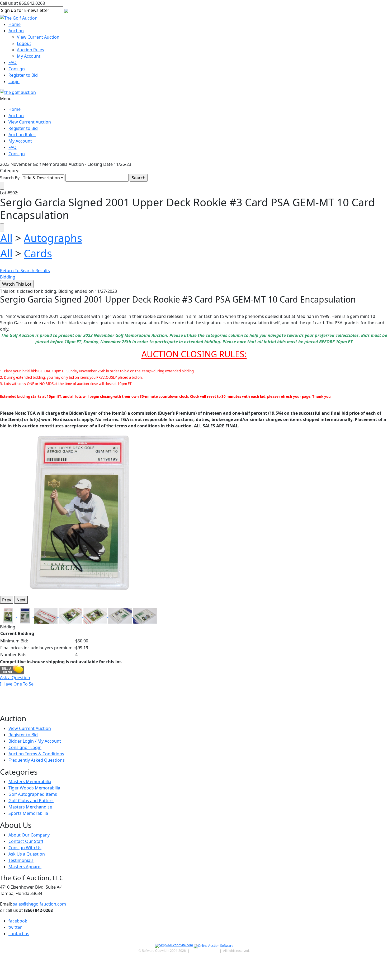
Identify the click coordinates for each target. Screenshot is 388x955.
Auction (16, 31)
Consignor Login (24, 747)
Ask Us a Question (26, 854)
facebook (17, 921)
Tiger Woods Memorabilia (34, 788)
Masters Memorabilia (29, 781)
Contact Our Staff (25, 841)
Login (14, 81)
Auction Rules (30, 50)
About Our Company (29, 835)
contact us (18, 933)
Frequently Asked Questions (36, 760)
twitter (15, 927)
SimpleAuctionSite (204, 951)
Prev (6, 600)
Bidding (7, 277)
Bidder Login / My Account (34, 741)
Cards (38, 253)
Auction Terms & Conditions (36, 754)
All (6, 238)
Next (21, 600)
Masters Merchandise (30, 807)
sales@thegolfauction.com (39, 904)
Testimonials (21, 860)
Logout (24, 43)
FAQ (12, 62)
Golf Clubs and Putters (31, 800)
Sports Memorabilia (28, 813)
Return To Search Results (25, 270)
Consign (16, 69)
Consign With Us (24, 848)
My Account (28, 56)
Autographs (53, 238)
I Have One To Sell (18, 684)
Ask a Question (15, 677)
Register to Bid (23, 75)
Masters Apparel (24, 867)
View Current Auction (38, 37)
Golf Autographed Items (32, 794)
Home (14, 24)
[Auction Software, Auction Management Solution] (174, 946)
